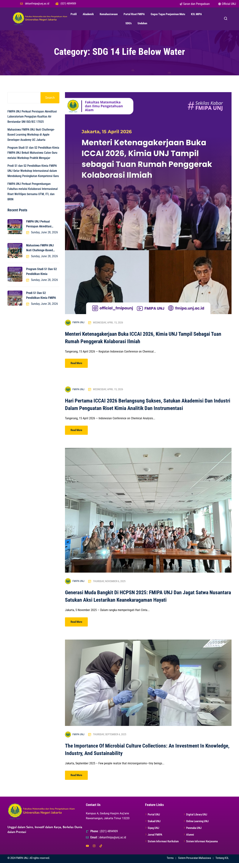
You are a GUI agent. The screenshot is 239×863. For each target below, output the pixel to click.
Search (50, 97)
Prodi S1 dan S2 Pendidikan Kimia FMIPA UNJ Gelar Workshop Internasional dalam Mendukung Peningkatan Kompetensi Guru (33, 171)
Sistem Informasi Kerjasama (202, 841)
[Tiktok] (100, 845)
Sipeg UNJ (153, 828)
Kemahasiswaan (109, 14)
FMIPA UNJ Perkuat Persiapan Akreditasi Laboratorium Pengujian (40, 224)
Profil (74, 14)
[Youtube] (87, 845)
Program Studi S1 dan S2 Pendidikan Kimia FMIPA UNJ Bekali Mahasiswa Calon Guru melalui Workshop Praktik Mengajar (33, 153)
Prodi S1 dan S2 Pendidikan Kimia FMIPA (41, 295)
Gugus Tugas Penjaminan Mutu (168, 14)
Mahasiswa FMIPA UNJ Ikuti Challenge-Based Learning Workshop (40, 248)
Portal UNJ (154, 814)
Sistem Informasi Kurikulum (163, 841)
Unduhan (142, 23)
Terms (170, 858)
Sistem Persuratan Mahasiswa (194, 858)
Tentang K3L (222, 858)
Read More (76, 363)
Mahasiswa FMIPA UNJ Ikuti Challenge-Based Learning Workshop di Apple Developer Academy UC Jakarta (31, 135)
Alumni (190, 834)
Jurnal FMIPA (155, 834)
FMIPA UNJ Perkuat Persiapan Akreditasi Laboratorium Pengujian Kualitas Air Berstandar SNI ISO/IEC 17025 (32, 116)
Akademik (88, 14)
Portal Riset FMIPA (134, 14)
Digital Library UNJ (196, 814)
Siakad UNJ (154, 821)
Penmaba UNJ (193, 828)
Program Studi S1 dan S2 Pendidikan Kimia (41, 271)
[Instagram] (94, 845)
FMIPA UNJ (78, 322)
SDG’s (128, 23)
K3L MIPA (196, 14)
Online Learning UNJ (197, 821)
